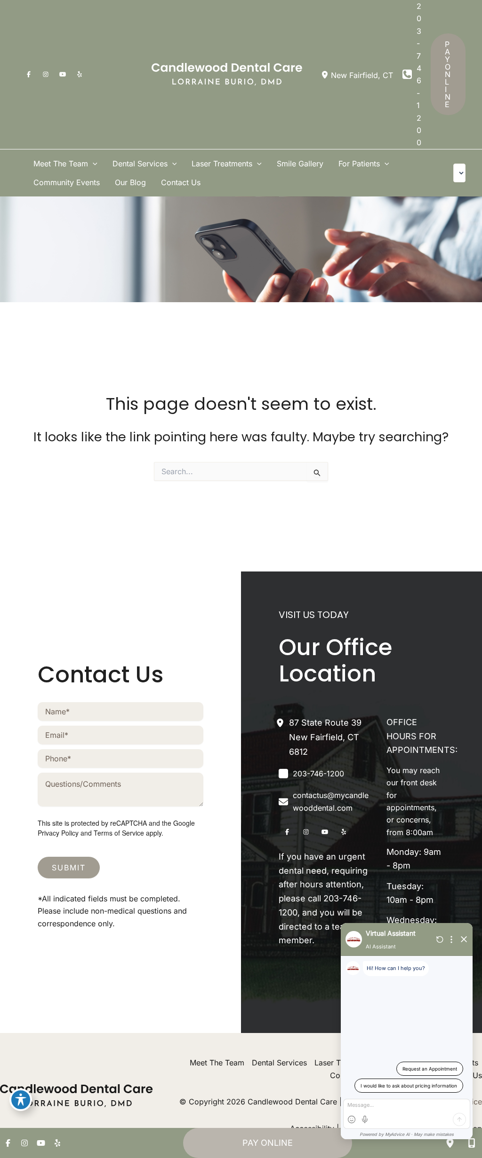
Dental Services (279, 1062)
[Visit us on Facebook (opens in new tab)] (28, 74)
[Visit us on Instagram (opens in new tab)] (45, 74)
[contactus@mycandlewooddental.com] (325, 801)
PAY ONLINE (267, 1143)
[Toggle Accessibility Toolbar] (20, 1099)
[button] (448, 74)
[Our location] (450, 1143)
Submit (69, 867)
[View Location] (326, 74)
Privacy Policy (58, 832)
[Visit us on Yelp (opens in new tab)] (79, 74)
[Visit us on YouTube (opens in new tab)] (62, 74)
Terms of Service (119, 832)
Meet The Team (217, 1062)
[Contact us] (471, 1143)
